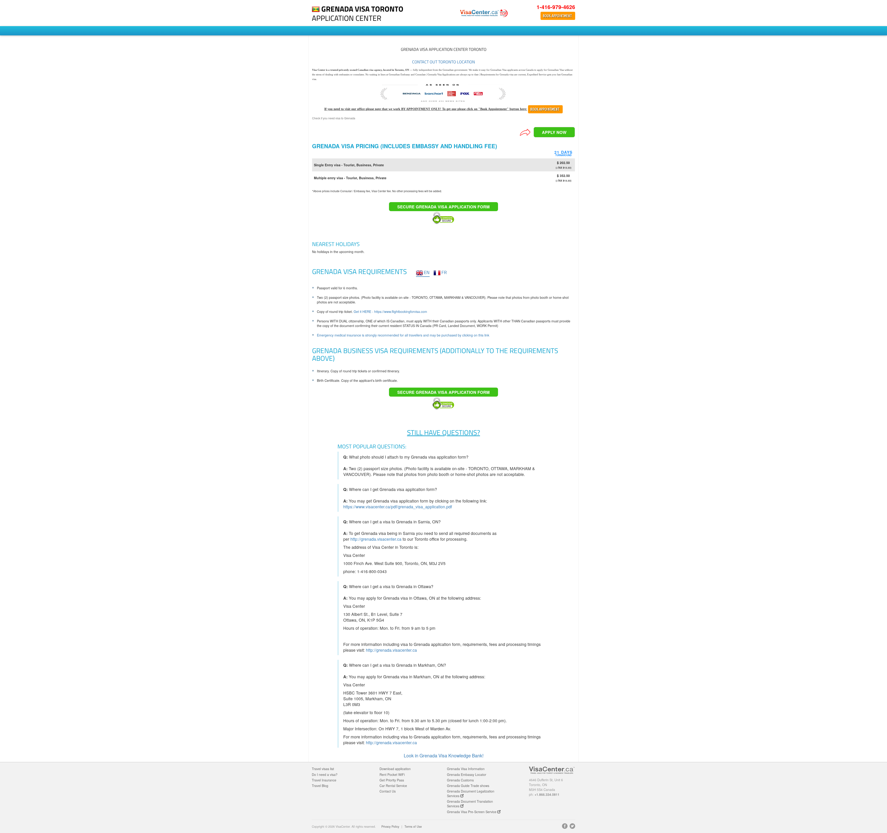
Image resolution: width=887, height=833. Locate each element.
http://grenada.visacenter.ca (375, 539)
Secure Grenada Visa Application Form (443, 207)
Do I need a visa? (324, 774)
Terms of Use (413, 826)
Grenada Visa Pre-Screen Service (472, 811)
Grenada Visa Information (466, 768)
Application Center (357, 13)
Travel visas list (323, 768)
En (426, 272)
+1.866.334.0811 (547, 794)
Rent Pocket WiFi (392, 774)
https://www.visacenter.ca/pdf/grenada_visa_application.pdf (397, 506)
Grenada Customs (460, 780)
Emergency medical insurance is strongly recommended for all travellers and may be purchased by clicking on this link (403, 335)
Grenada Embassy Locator (466, 774)
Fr (443, 272)
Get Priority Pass (392, 780)
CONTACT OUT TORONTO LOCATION (443, 62)
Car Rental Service (393, 785)
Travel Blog (320, 785)
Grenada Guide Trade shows (468, 785)
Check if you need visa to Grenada (333, 118)
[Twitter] (572, 828)
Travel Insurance (324, 780)
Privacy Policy (390, 826)
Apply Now (554, 132)
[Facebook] (565, 828)
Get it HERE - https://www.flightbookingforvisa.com (390, 311)
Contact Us (388, 791)
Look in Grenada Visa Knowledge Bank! (443, 755)
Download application (395, 768)
